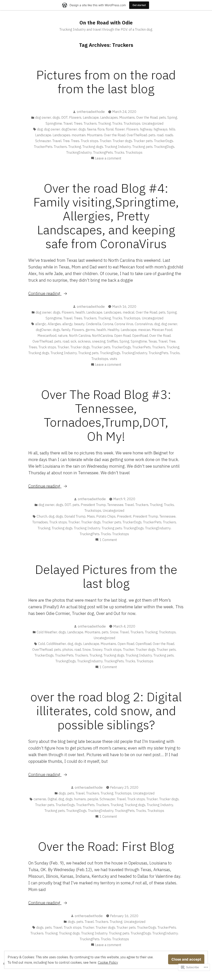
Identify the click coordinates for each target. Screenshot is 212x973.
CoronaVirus (144, 324)
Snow (114, 632)
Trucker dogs (122, 141)
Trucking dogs (92, 146)
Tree (66, 141)
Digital (52, 799)
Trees (78, 123)
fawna (91, 129)
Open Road (122, 335)
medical (128, 312)
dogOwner (69, 129)
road (160, 135)
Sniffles (112, 341)
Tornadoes (40, 522)
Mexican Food (162, 329)
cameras (40, 799)
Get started (139, 5)
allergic (40, 324)
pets (162, 117)
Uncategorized (152, 123)
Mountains (127, 117)
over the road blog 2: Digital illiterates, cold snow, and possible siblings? (106, 710)
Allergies (54, 324)
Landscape (91, 117)
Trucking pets (142, 146)
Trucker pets (143, 141)
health (80, 312)
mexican (144, 329)
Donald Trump (75, 516)
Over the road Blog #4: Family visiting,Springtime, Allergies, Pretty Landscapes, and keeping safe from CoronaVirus (106, 216)
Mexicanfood (46, 335)
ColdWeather (56, 643)
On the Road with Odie (106, 22)
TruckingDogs (164, 146)
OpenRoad (140, 335)
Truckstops (132, 123)
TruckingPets (103, 152)
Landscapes (109, 117)
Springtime (54, 123)
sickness (84, 341)
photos (67, 649)
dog (40, 129)
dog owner (43, 117)
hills (172, 129)
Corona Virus (123, 324)
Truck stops (89, 141)
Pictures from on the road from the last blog (106, 82)
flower (120, 129)
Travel (67, 123)
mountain (79, 135)
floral (110, 129)
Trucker (105, 141)
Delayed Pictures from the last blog (106, 576)
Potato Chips (106, 516)
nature (62, 335)
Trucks (117, 123)
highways (160, 129)
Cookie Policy (108, 962)
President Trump (93, 504)
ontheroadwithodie (91, 111)
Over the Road (147, 117)
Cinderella (93, 324)
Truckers (90, 123)
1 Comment (108, 540)
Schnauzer (43, 141)
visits (113, 358)
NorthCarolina (102, 335)
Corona (107, 324)
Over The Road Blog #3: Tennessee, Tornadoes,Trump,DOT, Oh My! (106, 415)
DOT (64, 117)
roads (169, 135)
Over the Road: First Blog (106, 846)
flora (101, 129)
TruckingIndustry (79, 152)
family (65, 329)
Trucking (104, 123)
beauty (79, 324)
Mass (91, 516)
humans (80, 799)
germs (90, 329)
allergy (67, 324)
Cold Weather (47, 632)
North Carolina (79, 335)
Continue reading (44, 293)
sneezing (98, 341)
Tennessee (115, 504)
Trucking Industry (118, 146)
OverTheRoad (137, 135)
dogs (56, 117)
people (92, 799)
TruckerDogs (163, 141)
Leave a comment (108, 158)
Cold (41, 643)
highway (146, 129)
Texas (152, 341)
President (124, 516)
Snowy (97, 649)
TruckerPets (43, 146)
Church (42, 516)
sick (73, 341)
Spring (172, 117)
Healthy (113, 329)
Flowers (75, 117)
